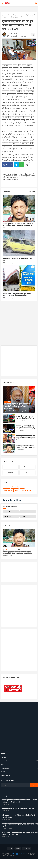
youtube (23, 516)
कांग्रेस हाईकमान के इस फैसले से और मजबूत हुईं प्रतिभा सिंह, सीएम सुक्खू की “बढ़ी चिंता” (25, 437)
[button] (36, 3)
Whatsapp (21, 164)
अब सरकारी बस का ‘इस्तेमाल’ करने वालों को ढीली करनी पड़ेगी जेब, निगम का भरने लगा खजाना (25, 418)
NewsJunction (8, 490)
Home (10, 848)
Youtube (10, 472)
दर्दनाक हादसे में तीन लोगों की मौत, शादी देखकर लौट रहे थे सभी (17, 259)
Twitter (16, 164)
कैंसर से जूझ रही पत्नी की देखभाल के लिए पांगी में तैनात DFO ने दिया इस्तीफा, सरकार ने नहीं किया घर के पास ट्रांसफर (18, 224)
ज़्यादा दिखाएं (32, 191)
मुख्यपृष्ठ (4, 15)
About (18, 848)
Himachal (11, 15)
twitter (23, 512)
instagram (7, 516)
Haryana (6, 487)
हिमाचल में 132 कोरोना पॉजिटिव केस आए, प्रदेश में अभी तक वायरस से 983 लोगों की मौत (25, 428)
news (22, 487)
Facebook (9, 165)
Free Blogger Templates (19, 854)
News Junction (11, 500)
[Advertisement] (19, 324)
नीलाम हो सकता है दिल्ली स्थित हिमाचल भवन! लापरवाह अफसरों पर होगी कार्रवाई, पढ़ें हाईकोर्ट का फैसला (17, 294)
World (17, 490)
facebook (7, 512)
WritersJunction (26, 490)
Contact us (26, 848)
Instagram (27, 467)
